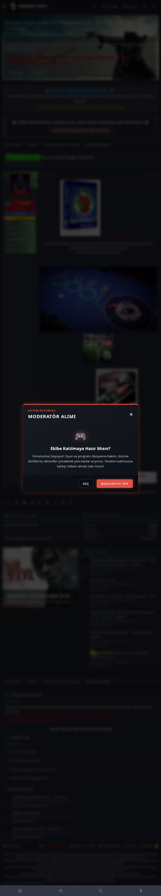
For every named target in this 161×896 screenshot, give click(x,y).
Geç (86, 484)
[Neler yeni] (141, 891)
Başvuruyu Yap (115, 484)
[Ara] (100, 891)
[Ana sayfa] (20, 891)
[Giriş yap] (60, 891)
